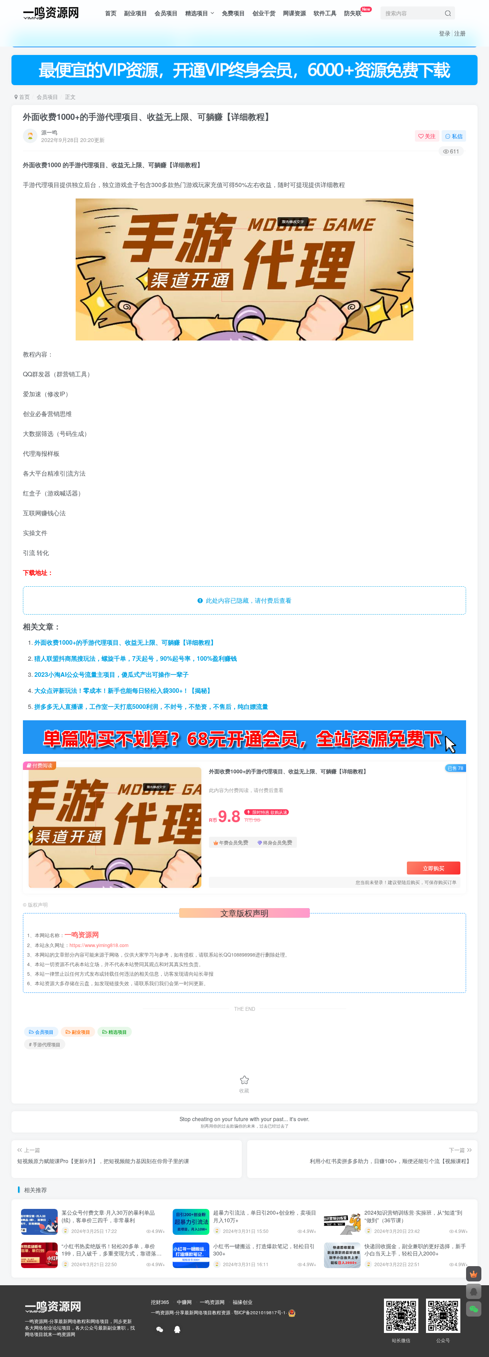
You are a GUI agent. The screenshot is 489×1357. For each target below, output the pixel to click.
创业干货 (264, 13)
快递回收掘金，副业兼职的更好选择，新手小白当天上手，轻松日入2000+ (415, 1249)
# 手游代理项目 (44, 1044)
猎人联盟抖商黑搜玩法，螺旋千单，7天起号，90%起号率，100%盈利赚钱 (135, 658)
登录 (444, 33)
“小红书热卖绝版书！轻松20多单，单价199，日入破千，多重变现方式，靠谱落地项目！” (112, 1253)
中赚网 (184, 1301)
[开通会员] (473, 1273)
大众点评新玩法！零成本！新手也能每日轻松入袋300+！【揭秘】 (123, 690)
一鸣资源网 (212, 1301)
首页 (111, 13)
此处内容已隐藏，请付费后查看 (247, 600)
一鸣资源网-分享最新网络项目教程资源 (190, 1312)
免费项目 (233, 13)
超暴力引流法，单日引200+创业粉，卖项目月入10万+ (264, 1216)
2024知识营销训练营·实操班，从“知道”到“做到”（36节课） (413, 1216)
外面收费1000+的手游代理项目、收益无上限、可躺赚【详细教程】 (148, 116)
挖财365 (160, 1301)
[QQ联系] (473, 1291)
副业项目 (135, 13)
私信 (457, 136)
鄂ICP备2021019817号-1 (260, 1312)
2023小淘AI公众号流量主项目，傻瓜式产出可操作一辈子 (111, 674)
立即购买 (433, 868)
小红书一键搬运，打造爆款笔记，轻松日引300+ (264, 1249)
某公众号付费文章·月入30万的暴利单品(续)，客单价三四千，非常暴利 (108, 1216)
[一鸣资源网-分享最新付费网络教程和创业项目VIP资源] (51, 12)
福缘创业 (243, 1301)
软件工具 (325, 13)
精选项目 (196, 13)
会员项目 (166, 13)
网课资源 (294, 13)
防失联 (357, 11)
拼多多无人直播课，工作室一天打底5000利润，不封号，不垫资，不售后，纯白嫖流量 (151, 706)
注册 (460, 33)
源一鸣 (49, 132)
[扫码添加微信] (473, 1309)
